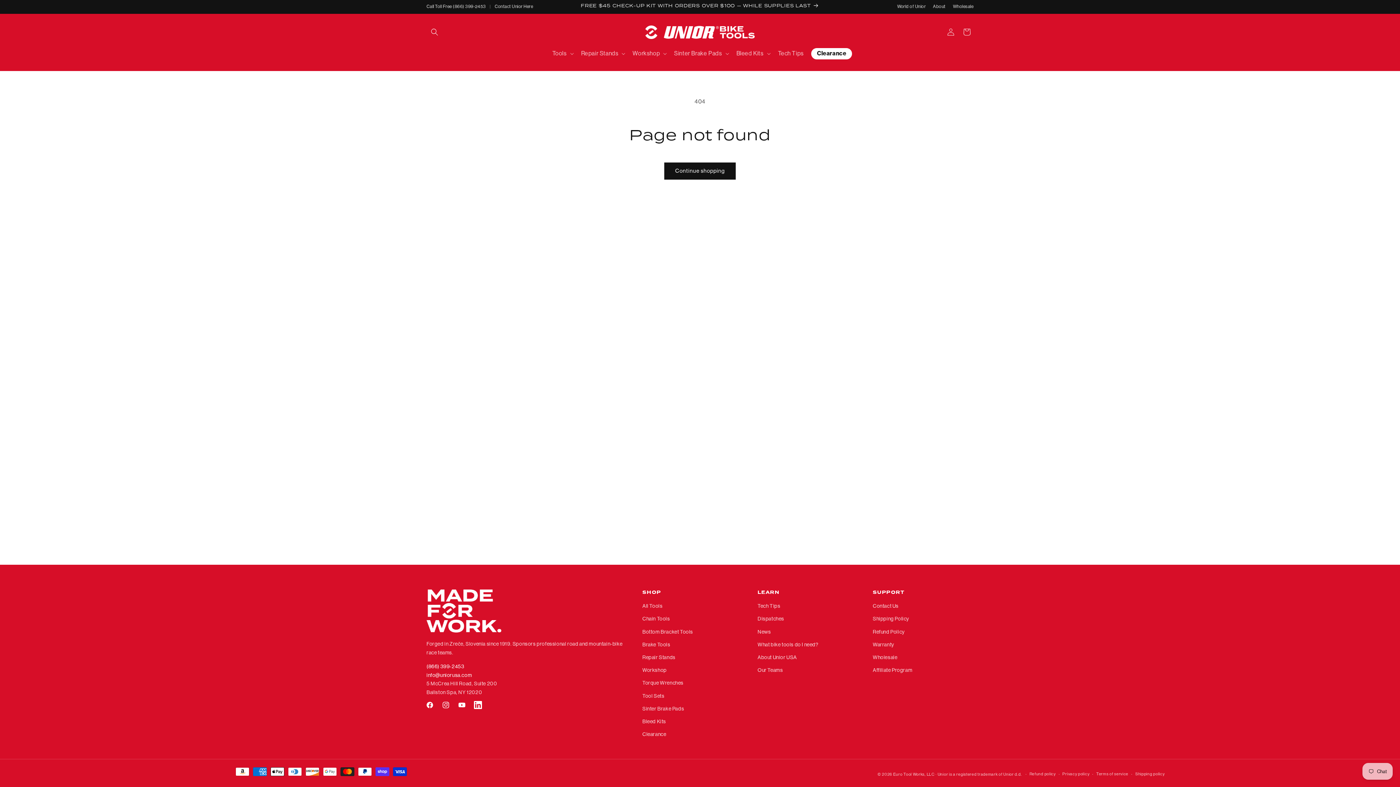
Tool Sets (653, 696)
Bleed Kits (654, 721)
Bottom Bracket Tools (667, 632)
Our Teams (770, 670)
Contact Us (886, 606)
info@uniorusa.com (449, 675)
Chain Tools (656, 619)
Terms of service (1112, 774)
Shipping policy (1150, 774)
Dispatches (771, 619)
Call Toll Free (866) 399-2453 (456, 6)
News (764, 632)
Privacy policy (1075, 774)
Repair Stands (659, 657)
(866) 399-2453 (445, 666)
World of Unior (911, 6)
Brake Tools (656, 644)
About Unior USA (777, 657)
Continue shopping (700, 171)
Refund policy (1043, 774)
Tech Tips (769, 606)
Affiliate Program (892, 670)
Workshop (654, 670)
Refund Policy (889, 632)
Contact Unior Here (514, 6)
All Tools (652, 606)
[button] (435, 32)
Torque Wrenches (663, 683)
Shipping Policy (891, 619)
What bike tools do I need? (788, 644)
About (939, 6)
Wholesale (963, 6)
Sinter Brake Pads (663, 709)
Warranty (883, 644)
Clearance (654, 734)
